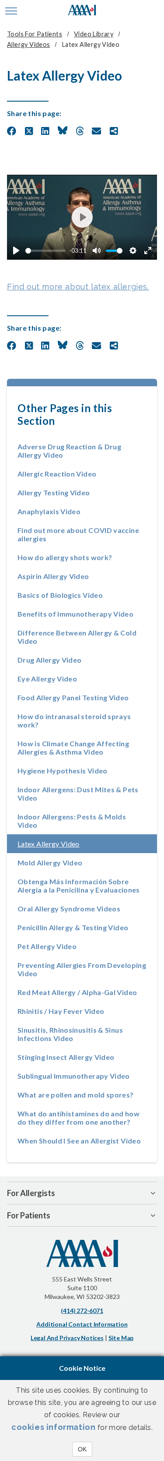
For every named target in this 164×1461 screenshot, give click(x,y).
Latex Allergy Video (74, 844)
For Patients (28, 1215)
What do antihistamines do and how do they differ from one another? (78, 1117)
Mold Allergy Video (49, 862)
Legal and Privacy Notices (67, 1337)
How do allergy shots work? (64, 557)
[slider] (45, 251)
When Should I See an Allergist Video (79, 1140)
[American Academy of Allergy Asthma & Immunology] (82, 11)
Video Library (93, 34)
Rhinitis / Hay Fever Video (60, 1011)
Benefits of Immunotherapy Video (75, 614)
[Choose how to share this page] (114, 131)
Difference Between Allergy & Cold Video (76, 636)
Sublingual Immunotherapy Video (73, 1076)
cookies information (53, 1427)
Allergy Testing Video (53, 492)
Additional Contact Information (81, 1324)
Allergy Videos (28, 44)
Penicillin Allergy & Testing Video (72, 927)
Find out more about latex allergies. (78, 286)
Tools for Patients (34, 34)
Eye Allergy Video (47, 678)
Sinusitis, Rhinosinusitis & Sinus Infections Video (70, 1034)
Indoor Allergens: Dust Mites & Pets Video (78, 793)
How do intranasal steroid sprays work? (74, 720)
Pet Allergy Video (47, 946)
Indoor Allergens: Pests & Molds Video (71, 820)
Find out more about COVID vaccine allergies (78, 534)
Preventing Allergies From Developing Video (81, 969)
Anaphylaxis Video (48, 511)
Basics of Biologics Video (60, 595)
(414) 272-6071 (82, 1310)
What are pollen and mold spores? (75, 1094)
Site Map (120, 1337)
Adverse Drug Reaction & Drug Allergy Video (69, 450)
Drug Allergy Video (49, 660)
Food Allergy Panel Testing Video (73, 697)
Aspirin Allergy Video (53, 576)
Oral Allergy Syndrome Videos (68, 908)
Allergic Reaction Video (56, 473)
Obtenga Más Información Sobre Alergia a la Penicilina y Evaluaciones (78, 885)
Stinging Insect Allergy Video (65, 1057)
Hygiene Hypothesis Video (62, 770)
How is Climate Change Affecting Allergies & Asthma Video (73, 747)
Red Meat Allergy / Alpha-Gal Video (77, 992)
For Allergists (31, 1193)
